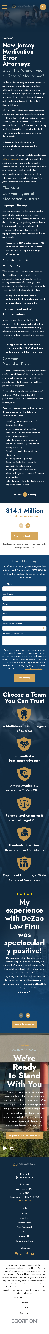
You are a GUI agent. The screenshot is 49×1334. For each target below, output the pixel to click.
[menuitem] (24, 1302)
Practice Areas (24, 1223)
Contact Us (24, 1237)
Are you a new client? (12, 624)
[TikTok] (21, 1253)
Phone (5, 604)
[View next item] (28, 525)
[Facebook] (27, 1253)
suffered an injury (10, 159)
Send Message (24, 677)
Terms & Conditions (24, 1241)
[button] (12, 1149)
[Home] (23, 7)
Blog (24, 1232)
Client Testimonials (24, 1227)
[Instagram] (16, 1253)
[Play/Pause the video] (5, 1149)
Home (24, 1214)
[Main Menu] (4, 7)
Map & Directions (24, 1201)
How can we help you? (12, 634)
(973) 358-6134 (24, 1177)
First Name (7, 584)
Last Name (7, 594)
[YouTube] (32, 1253)
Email (4, 614)
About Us (24, 1218)
